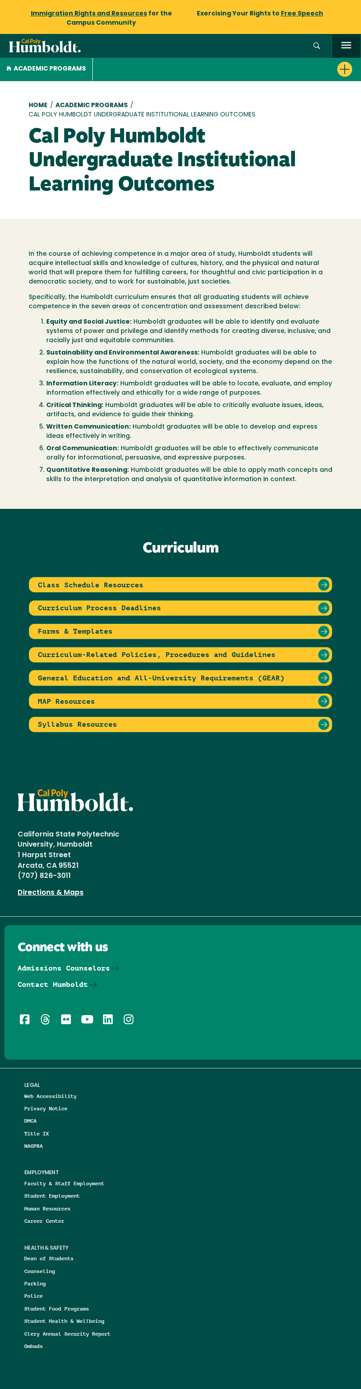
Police (33, 1295)
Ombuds (33, 1346)
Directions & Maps (51, 892)
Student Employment (52, 1195)
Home (38, 105)
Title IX (36, 1133)
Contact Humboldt (53, 984)
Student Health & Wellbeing (64, 1321)
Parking (35, 1283)
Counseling (39, 1271)
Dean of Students (49, 1258)
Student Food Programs (56, 1308)
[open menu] (346, 46)
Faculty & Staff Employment (64, 1183)
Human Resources (47, 1208)
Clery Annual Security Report (67, 1333)
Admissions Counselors (64, 968)
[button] (317, 46)
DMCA (30, 1120)
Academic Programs (50, 69)
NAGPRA (33, 1146)
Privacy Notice (45, 1108)
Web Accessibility (50, 1096)
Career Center (44, 1220)
